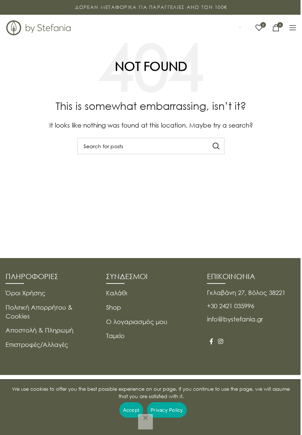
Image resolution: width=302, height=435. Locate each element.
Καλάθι (116, 293)
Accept (131, 410)
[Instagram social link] (221, 341)
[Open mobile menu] (292, 27)
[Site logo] (39, 27)
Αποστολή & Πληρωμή (39, 330)
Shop (113, 307)
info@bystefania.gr (235, 319)
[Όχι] (145, 421)
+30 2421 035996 (230, 306)
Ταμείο (115, 336)
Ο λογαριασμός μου (136, 322)
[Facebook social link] (211, 341)
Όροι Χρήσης (25, 293)
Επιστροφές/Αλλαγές (37, 344)
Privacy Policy (167, 410)
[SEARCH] (216, 146)
